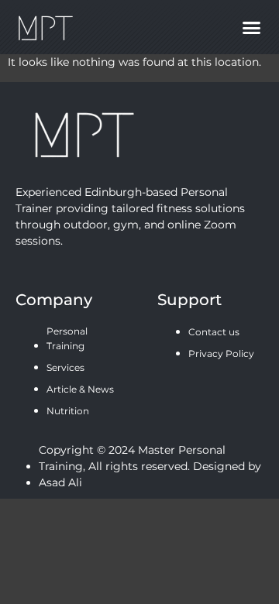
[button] (251, 27)
